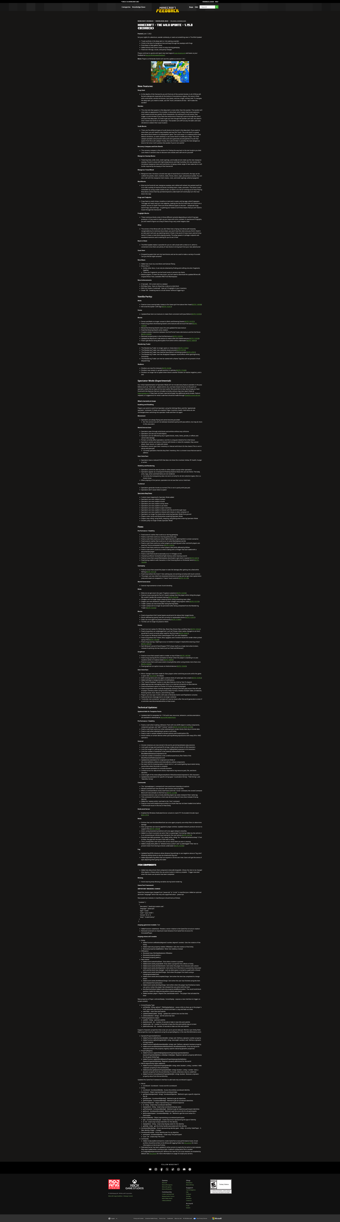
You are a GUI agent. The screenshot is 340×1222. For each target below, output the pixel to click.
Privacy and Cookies (138, 1218)
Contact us (189, 1200)
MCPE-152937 (190, 617)
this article (153, 676)
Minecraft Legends (167, 1187)
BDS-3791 (145, 815)
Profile (187, 1205)
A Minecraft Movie (166, 1200)
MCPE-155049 (146, 664)
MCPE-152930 (146, 334)
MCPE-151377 (178, 727)
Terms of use (162, 1218)
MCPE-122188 (171, 793)
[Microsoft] (217, 1218)
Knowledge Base (138, 7)
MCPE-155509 (181, 666)
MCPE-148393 (191, 341)
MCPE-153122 (151, 572)
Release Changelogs (178, 21)
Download (188, 1198)
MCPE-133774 (186, 835)
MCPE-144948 (196, 304)
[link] (150, 1170)
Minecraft (164, 1182)
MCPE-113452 (183, 348)
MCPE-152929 (177, 336)
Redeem (188, 1208)
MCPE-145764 (185, 656)
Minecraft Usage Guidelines (115, 1196)
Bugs (191, 7)
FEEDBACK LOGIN (208, 1)
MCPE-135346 (154, 640)
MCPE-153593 (169, 545)
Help (216, 1)
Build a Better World (167, 1198)
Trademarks (170, 1218)
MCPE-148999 (168, 660)
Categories (126, 7)
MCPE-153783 (179, 846)
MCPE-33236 (166, 368)
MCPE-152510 (173, 597)
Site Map (188, 1196)
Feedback (188, 1194)
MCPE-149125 (146, 644)
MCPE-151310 (194, 601)
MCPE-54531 (194, 558)
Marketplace (189, 1182)
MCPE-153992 (196, 678)
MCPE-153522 (195, 629)
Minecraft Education (167, 1189)
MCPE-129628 (154, 829)
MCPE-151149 (183, 578)
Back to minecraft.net (130, 1)
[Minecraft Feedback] (167, 13)
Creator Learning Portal (168, 1194)
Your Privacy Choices (202, 1218)
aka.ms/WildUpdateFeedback (155, 55)
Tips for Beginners (191, 1190)
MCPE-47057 (191, 352)
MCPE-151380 (187, 727)
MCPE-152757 (189, 321)
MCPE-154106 (181, 593)
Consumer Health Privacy (151, 1218)
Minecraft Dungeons (167, 1185)
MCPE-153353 (196, 314)
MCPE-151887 (176, 620)
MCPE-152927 (166, 307)
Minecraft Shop (190, 1185)
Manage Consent (128, 1196)
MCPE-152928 (194, 338)
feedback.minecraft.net (192, 395)
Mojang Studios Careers (168, 1196)
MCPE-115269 (181, 370)
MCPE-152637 (183, 633)
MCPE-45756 (181, 350)
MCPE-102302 (151, 608)
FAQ (196, 7)
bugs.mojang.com (179, 53)
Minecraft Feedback (145, 21)
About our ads (178, 1218)
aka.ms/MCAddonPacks (168, 717)
